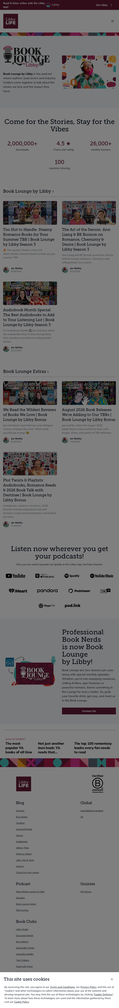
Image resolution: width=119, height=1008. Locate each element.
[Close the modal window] (111, 979)
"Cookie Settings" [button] (103, 994)
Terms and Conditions (62, 987)
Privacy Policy (88, 987)
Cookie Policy (21, 1001)
